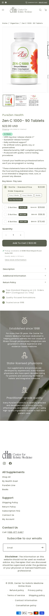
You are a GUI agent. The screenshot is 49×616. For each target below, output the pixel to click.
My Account (8, 519)
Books (5, 489)
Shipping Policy (10, 502)
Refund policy (17, 590)
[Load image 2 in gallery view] (21, 100)
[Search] (40, 9)
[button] (24, 269)
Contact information (26, 600)
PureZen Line (8, 485)
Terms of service (16, 595)
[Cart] (45, 9)
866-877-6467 (43, 2)
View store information (15, 260)
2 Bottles (12, 207)
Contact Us (8, 515)
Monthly (38, 195)
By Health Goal (10, 481)
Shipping (5, 129)
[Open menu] (3, 10)
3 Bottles (12, 214)
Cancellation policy (26, 605)
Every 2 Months (14, 195)
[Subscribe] (42, 547)
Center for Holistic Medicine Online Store (28, 584)
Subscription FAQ (11, 511)
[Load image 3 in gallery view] (33, 100)
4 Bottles (12, 221)
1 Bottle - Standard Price (20, 187)
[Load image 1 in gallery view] (8, 100)
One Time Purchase (15, 199)
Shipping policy (37, 595)
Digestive (14, 23)
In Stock (7, 134)
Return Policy (9, 506)
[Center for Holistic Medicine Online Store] (21, 10)
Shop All (6, 477)
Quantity (7, 229)
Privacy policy (35, 590)
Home (4, 23)
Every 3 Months (27, 195)
